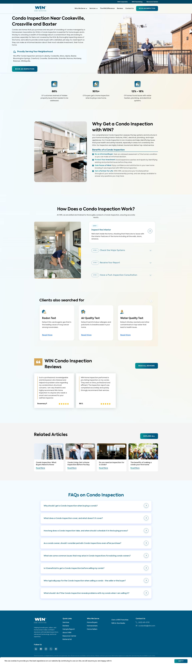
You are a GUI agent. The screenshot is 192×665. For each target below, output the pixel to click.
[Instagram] (46, 649)
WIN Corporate (122, 1)
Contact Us (129, 8)
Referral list (67, 639)
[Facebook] (41, 649)
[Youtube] (56, 649)
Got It (181, 661)
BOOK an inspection (147, 8)
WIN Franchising (137, 1)
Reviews (120, 8)
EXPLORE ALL (149, 436)
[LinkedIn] (36, 649)
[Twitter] (51, 649)
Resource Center (152, 1)
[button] (96, 506)
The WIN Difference (107, 8)
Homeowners (92, 626)
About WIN (67, 632)
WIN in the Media (118, 623)
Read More (47, 335)
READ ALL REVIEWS (146, 366)
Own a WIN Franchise (119, 620)
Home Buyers (92, 622)
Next (151, 301)
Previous (147, 301)
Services (93, 8)
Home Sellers (92, 629)
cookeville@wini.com (146, 626)
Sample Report (69, 629)
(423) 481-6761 (144, 622)
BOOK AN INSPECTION (24, 69)
